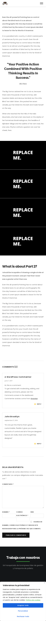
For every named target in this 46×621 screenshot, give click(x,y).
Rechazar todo (23, 616)
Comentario (8, 484)
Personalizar (23, 611)
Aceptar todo (23, 605)
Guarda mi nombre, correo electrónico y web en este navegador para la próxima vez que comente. (22, 525)
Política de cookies (33, 600)
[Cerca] (44, 582)
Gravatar (34, 398)
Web (32, 512)
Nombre (6, 512)
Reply (39, 404)
